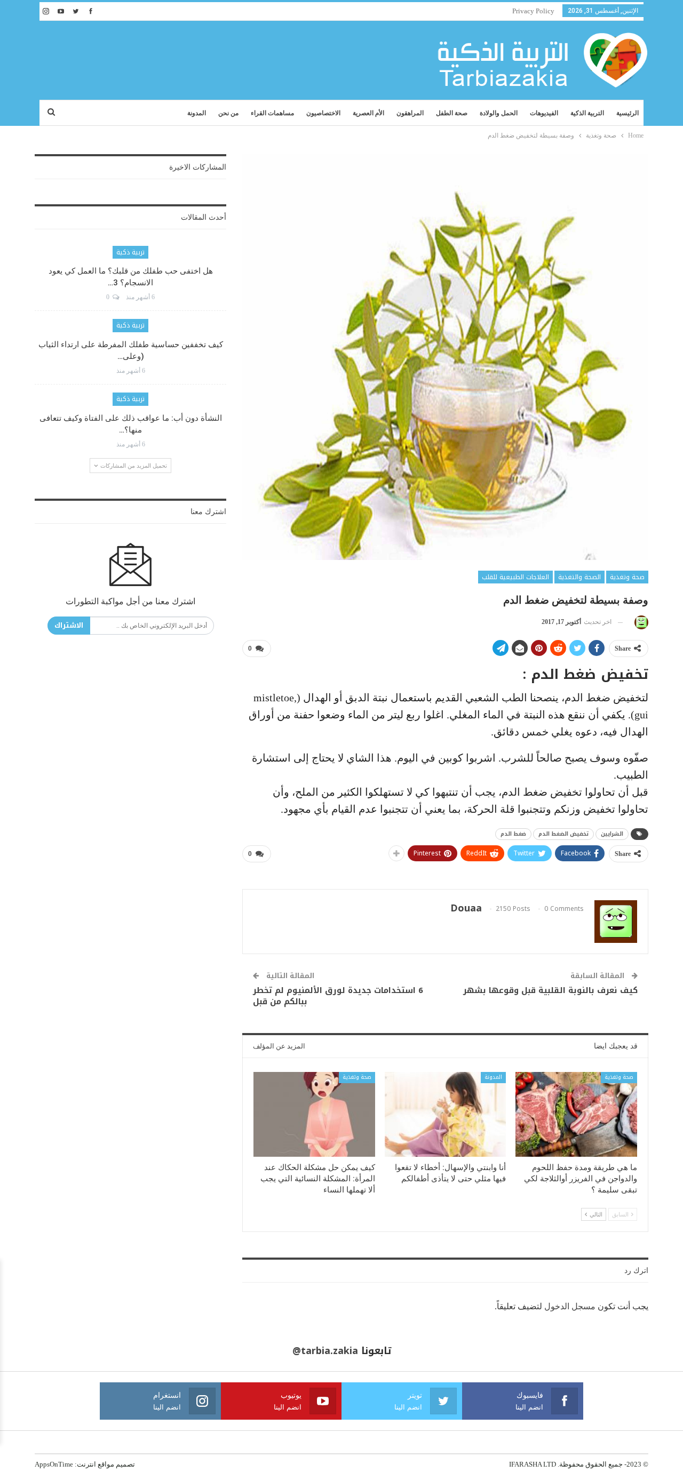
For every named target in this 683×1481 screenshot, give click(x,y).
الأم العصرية (368, 113)
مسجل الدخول (569, 1306)
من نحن (228, 113)
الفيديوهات (544, 113)
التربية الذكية (587, 113)
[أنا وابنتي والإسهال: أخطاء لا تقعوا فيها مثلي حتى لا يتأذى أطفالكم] (445, 1114)
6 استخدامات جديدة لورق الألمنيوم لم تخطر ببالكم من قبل (338, 996)
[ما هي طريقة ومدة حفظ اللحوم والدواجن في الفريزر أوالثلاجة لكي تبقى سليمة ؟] (576, 1114)
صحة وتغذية (627, 577)
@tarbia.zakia (325, 1351)
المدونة (196, 113)
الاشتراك (68, 625)
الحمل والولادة (499, 113)
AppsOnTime (54, 1464)
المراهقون (410, 113)
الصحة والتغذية (579, 577)
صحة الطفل (451, 113)
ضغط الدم (513, 834)
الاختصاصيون (323, 113)
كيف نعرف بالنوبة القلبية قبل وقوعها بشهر (550, 990)
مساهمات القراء (272, 113)
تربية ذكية (130, 252)
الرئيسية (627, 113)
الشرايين (612, 834)
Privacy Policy (533, 11)
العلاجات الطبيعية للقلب (515, 577)
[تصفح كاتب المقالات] (639, 622)
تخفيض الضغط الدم (563, 834)
